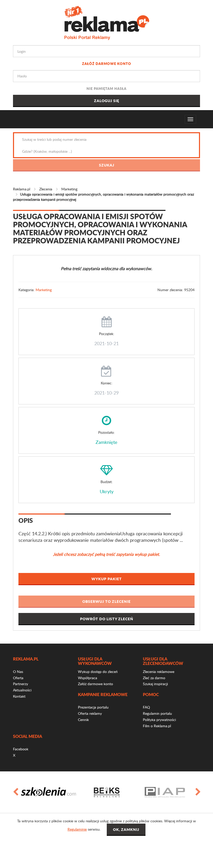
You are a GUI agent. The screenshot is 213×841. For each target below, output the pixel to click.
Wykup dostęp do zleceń (98, 671)
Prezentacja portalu (93, 707)
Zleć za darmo (154, 677)
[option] (48, 792)
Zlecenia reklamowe (158, 671)
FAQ (146, 707)
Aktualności (22, 690)
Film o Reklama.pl (157, 725)
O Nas (18, 671)
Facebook (20, 748)
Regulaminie (77, 829)
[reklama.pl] (106, 21)
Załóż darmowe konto (106, 63)
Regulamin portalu (157, 713)
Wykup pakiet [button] (106, 578)
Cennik (83, 719)
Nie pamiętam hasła (106, 88)
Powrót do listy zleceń (106, 618)
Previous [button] (15, 792)
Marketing (69, 188)
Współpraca (87, 677)
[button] (106, 602)
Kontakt (19, 696)
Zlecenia (45, 188)
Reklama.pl (21, 188)
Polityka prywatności (159, 719)
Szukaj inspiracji (155, 683)
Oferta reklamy (90, 713)
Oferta (18, 677)
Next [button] (197, 792)
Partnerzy (20, 683)
